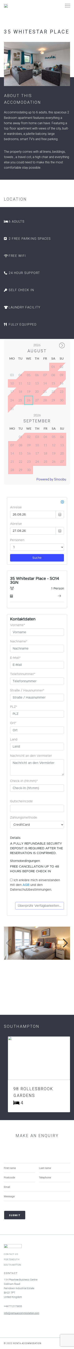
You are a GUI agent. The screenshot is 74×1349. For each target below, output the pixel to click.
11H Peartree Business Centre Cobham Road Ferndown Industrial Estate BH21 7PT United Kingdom (20, 1288)
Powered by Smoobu (51, 479)
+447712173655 (13, 1306)
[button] (65, 943)
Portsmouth (12, 1259)
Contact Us (11, 1254)
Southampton (12, 1265)
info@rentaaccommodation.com (21, 1313)
